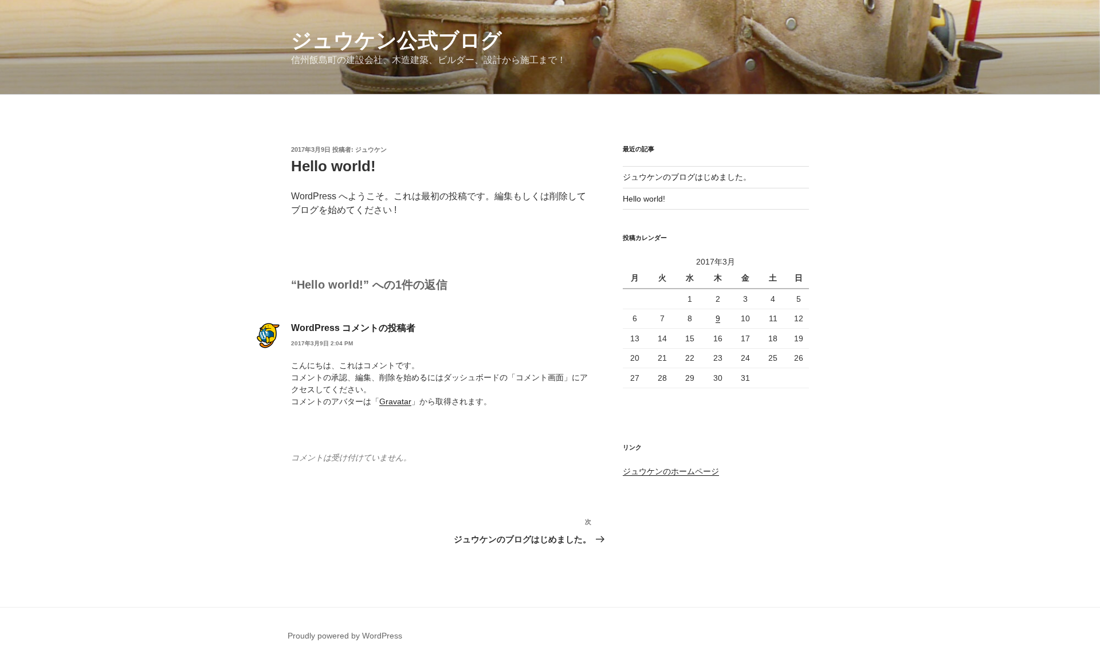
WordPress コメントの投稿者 (353, 328)
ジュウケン (371, 149)
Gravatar (395, 401)
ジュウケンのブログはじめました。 (687, 177)
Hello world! (644, 198)
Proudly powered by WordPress (345, 635)
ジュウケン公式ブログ (396, 40)
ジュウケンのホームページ (671, 471)
